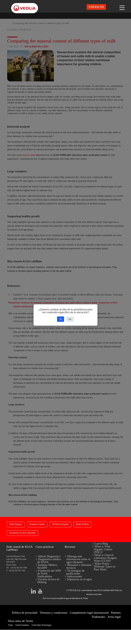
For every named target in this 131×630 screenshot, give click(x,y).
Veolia (10, 625)
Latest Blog (101, 543)
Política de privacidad (24, 612)
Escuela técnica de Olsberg (48, 580)
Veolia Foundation (22, 625)
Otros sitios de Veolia (20, 621)
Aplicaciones (74, 576)
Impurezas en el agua (79, 579)
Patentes (116, 612)
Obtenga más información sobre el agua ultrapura (78, 559)
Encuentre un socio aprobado (22, 533)
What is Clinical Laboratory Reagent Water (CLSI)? (105, 558)
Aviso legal (114, 616)
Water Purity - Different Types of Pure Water (104, 566)
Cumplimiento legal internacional (89, 612)
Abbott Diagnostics (49, 556)
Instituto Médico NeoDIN (47, 566)
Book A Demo (82, 524)
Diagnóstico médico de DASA (49, 560)
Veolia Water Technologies (41, 625)
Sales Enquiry (15, 524)
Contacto (96, 7)
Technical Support (60, 524)
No (70, 319)
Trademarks (98, 616)
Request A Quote (37, 524)
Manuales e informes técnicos (78, 566)
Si (61, 319)
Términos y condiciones (53, 612)
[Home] (21, 5)
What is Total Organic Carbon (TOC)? (103, 549)
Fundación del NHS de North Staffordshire (49, 573)
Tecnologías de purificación (75, 572)
